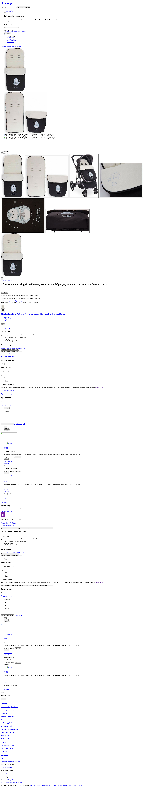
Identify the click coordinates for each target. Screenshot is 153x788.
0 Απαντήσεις (5, 523)
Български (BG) (11, 40)
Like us (3, 773)
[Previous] (1, 692)
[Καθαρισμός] (16, 7)
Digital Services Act (78, 785)
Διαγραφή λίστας (16, 46)
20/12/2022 (7, 448)
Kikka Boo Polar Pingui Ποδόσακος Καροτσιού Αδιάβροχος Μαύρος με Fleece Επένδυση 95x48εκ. (33, 314)
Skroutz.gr (6, 3)
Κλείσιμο (3, 699)
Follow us (7, 773)
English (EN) (10, 37)
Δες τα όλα (6, 498)
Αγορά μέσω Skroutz (7, 716)
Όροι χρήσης (37, 785)
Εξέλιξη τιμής (4, 292)
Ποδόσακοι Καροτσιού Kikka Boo (16, 348)
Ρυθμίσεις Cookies (67, 785)
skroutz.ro (8, 782)
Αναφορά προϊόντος (6, 303)
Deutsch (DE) (10, 42)
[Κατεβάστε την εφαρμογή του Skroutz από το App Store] (4, 780)
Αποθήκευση (7, 33)
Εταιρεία (4, 751)
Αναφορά (6, 458)
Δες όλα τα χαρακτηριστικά (7, 390)
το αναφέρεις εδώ (99, 387)
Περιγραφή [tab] (3, 534)
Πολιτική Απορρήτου (46, 785)
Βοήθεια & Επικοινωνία (8, 739)
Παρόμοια (6, 320)
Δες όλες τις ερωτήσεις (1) (7, 525)
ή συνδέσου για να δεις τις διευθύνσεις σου (15, 31)
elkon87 (6, 447)
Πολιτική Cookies (57, 785)
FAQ (31, 785)
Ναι (16, 457)
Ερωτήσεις (4, 502)
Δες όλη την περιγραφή (7, 301)
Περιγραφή (6, 317)
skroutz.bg (19, 782)
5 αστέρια (6, 408)
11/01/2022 (6, 463)
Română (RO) (10, 39)
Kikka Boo (3, 348)
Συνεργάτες (4, 703)
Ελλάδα (6, 13)
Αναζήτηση (20, 7)
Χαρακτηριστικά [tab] (5, 536)
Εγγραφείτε (13, 773)
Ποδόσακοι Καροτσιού (6, 280)
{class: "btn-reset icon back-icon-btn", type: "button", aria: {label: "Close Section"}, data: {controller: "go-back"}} (26, 528)
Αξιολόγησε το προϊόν (6, 405)
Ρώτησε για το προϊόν (6, 511)
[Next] (3, 692)
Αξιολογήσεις (7, 318)
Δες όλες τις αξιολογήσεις (7, 424)
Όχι (19, 457)
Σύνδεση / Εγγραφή (9, 11)
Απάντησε (13, 523)
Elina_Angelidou (8, 461)
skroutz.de (14, 782)
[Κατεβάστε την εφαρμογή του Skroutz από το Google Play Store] (10, 780)
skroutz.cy (3, 782)
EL (4, 34)
